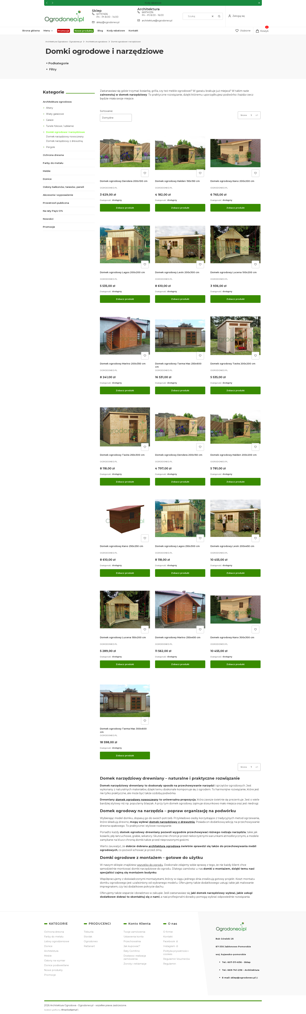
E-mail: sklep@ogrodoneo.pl (239, 977)
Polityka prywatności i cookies (176, 953)
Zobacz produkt (125, 207)
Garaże (50, 120)
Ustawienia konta (133, 936)
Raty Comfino (132, 951)
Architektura (51, 951)
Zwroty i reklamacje (135, 963)
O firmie (168, 931)
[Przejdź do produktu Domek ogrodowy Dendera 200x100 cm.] (125, 153)
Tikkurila (88, 931)
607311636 (102, 14)
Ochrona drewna (53, 155)
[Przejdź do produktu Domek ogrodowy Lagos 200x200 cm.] (125, 244)
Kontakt (168, 936)
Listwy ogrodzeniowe (56, 941)
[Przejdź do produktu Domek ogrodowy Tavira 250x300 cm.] (125, 427)
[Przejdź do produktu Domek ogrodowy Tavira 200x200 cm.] (235, 336)
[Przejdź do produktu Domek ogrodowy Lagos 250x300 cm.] (180, 518)
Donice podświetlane (56, 965)
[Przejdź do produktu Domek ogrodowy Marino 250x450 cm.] (180, 609)
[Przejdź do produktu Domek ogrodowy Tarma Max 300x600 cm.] (125, 701)
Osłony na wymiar (54, 960)
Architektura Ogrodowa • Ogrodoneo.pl (63, 41)
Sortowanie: (106, 111)
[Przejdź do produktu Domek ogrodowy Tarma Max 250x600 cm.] (180, 336)
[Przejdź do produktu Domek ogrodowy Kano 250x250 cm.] (125, 518)
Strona (243, 115)
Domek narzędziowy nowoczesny (65, 136)
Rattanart (89, 946)
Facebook (169, 941)
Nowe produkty (53, 970)
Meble (47, 170)
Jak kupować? (132, 946)
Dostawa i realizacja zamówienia (135, 957)
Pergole (50, 147)
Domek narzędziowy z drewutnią (64, 141)
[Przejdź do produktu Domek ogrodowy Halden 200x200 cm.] (235, 427)
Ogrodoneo (91, 941)
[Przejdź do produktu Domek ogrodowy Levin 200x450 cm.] (235, 518)
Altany (49, 107)
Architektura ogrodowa (96, 41)
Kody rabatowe (153, 2)
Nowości (48, 218)
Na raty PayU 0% (53, 210)
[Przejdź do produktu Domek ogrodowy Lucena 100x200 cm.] (235, 244)
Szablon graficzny (60, 1010)
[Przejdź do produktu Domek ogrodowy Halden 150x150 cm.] (180, 153)
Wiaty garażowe (55, 113)
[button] (259, 2)
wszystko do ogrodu (150, 864)
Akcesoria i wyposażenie (58, 194)
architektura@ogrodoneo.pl (157, 20)
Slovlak (88, 936)
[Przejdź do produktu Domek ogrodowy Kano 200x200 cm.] (235, 153)
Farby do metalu (53, 163)
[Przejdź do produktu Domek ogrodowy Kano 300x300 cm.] (235, 609)
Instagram (169, 946)
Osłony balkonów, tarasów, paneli (63, 186)
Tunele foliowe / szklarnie (60, 126)
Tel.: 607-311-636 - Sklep (236, 962)
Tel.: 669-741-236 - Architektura (240, 970)
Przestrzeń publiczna (56, 202)
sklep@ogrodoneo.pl (107, 22)
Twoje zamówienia (134, 931)
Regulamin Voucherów (176, 959)
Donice (47, 178)
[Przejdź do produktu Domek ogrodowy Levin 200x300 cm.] (180, 244)
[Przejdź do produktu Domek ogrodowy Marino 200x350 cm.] (125, 336)
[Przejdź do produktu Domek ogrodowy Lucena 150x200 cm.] (125, 609)
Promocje (49, 226)
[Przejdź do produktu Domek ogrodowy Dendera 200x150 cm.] (180, 427)
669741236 (147, 12)
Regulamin (169, 963)
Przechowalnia (132, 941)
